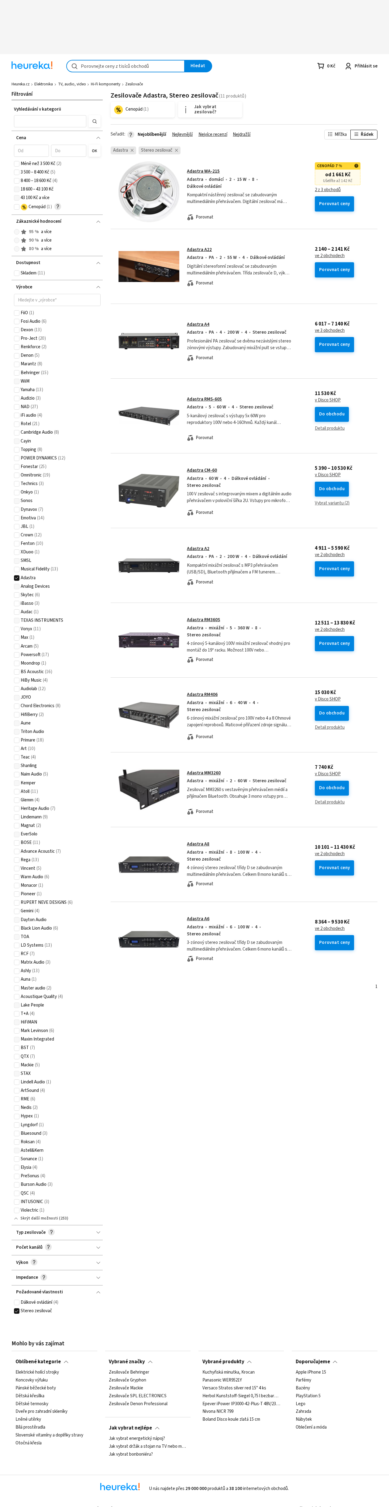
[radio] (16, 232)
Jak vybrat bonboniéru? (131, 1454)
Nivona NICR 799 (217, 1412)
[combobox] (125, 66)
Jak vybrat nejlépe (130, 1428)
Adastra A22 (199, 249)
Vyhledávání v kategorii (37, 109)
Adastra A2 (198, 548)
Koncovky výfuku (31, 1380)
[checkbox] (16, 164)
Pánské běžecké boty (35, 1388)
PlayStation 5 (308, 1396)
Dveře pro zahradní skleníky (41, 1412)
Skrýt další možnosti (39, 1218)
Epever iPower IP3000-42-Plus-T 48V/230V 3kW (241, 1404)
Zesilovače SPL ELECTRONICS (138, 1396)
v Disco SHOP (328, 400)
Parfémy (303, 1380)
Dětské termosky (31, 1404)
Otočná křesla (28, 1443)
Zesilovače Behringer (129, 1372)
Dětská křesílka (29, 1396)
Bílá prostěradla (30, 1427)
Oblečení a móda (311, 1427)
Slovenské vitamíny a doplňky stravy (49, 1435)
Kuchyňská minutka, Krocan (228, 1372)
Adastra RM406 (202, 694)
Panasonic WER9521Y (222, 1380)
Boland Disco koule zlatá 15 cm (231, 1419)
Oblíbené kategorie (38, 1361)
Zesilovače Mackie (126, 1388)
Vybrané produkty (223, 1361)
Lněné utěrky (28, 1419)
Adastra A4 (198, 324)
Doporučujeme (313, 1361)
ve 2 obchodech (330, 256)
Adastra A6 (198, 919)
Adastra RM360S (203, 620)
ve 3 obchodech (330, 331)
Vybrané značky (127, 1361)
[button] (50, 121)
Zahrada (303, 1412)
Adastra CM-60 (202, 470)
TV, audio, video (72, 84)
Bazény (303, 1388)
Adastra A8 (198, 844)
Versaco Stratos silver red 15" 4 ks (234, 1388)
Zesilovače (134, 84)
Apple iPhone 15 (311, 1372)
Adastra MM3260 (204, 773)
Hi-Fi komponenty (105, 84)
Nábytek (304, 1419)
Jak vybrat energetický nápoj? (137, 1439)
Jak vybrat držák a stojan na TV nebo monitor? (148, 1446)
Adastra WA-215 (203, 171)
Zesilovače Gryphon (127, 1380)
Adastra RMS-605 (204, 399)
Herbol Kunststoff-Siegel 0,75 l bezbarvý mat (241, 1396)
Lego (300, 1404)
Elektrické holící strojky (37, 1372)
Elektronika (43, 84)
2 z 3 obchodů (328, 190)
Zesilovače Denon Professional (138, 1404)
